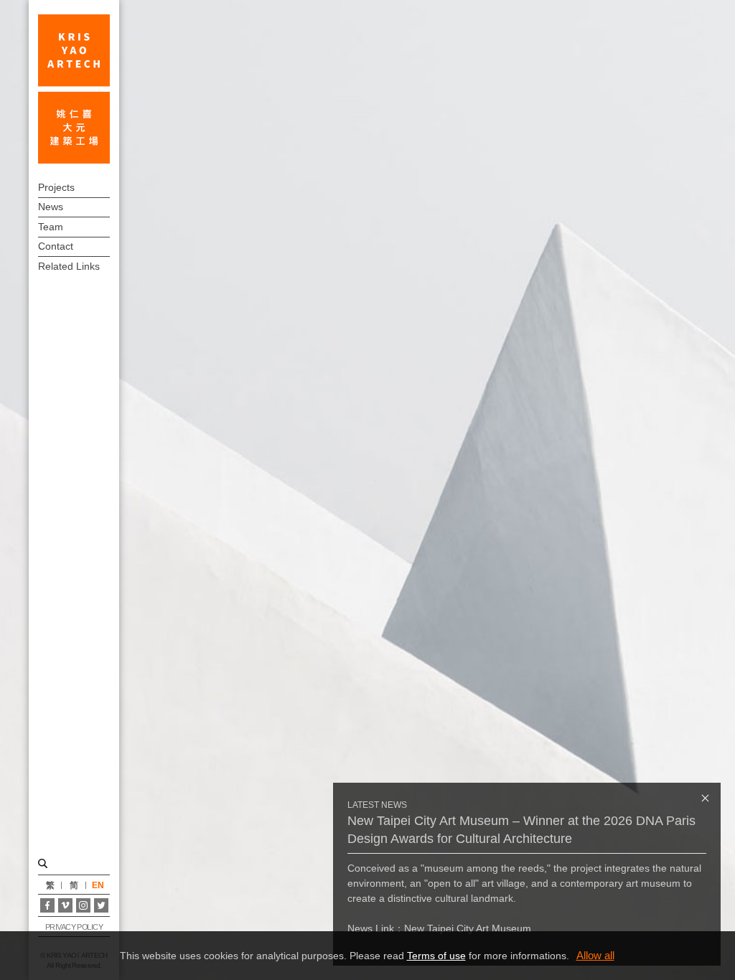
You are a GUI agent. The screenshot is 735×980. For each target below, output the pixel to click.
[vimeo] (65, 905)
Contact (55, 246)
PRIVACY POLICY (74, 927)
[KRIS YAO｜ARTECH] (74, 89)
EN (98, 885)
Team (50, 226)
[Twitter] (101, 905)
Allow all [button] (595, 955)
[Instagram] (83, 905)
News (50, 206)
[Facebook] (47, 905)
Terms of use (436, 955)
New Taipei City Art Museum (467, 928)
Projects (56, 187)
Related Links (69, 266)
